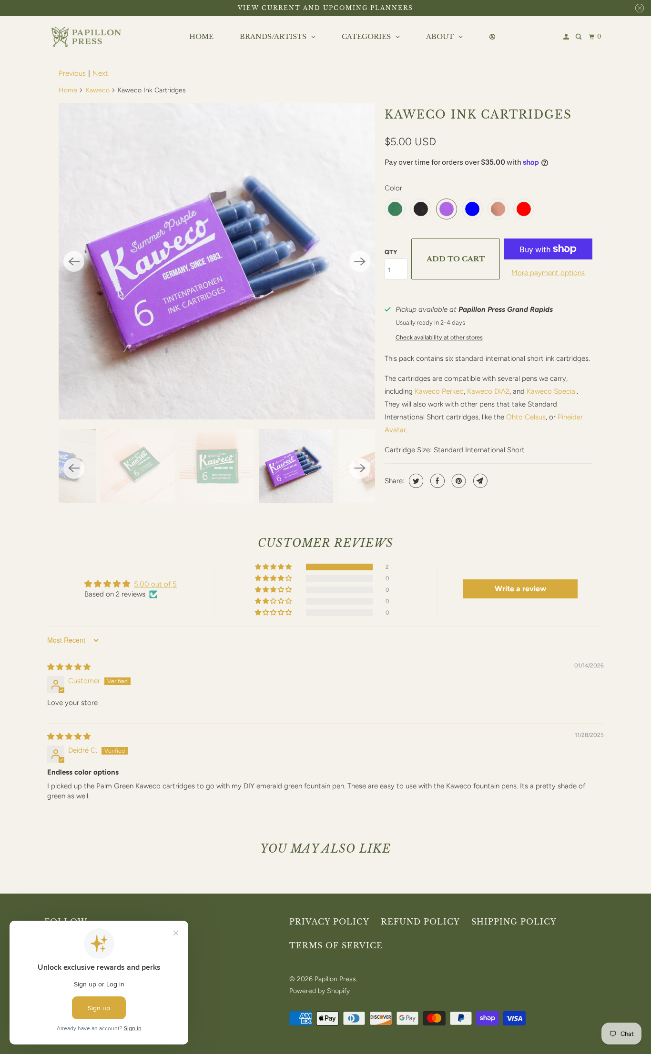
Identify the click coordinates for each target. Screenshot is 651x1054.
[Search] (579, 37)
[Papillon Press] (87, 37)
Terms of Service (336, 945)
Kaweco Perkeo (439, 391)
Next (100, 73)
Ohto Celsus (526, 417)
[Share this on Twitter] (415, 481)
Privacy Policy (329, 921)
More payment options (548, 272)
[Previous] (73, 261)
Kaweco (98, 90)
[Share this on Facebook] (436, 481)
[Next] (359, 261)
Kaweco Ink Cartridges (478, 114)
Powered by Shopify (319, 991)
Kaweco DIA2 (488, 391)
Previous (72, 73)
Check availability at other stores (439, 337)
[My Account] (566, 37)
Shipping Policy (514, 921)
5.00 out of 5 (155, 584)
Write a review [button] (520, 588)
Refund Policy (420, 921)
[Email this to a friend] (479, 481)
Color (393, 188)
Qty (391, 252)
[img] (69, 667)
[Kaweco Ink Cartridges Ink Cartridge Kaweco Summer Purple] (217, 261)
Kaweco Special (552, 391)
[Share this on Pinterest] (457, 481)
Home (68, 90)
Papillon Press (335, 979)
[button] (274, 567)
